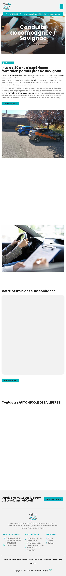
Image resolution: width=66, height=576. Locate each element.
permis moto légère (30, 80)
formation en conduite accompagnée (21, 93)
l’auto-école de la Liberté (19, 75)
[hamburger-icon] (61, 6)
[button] (8, 63)
